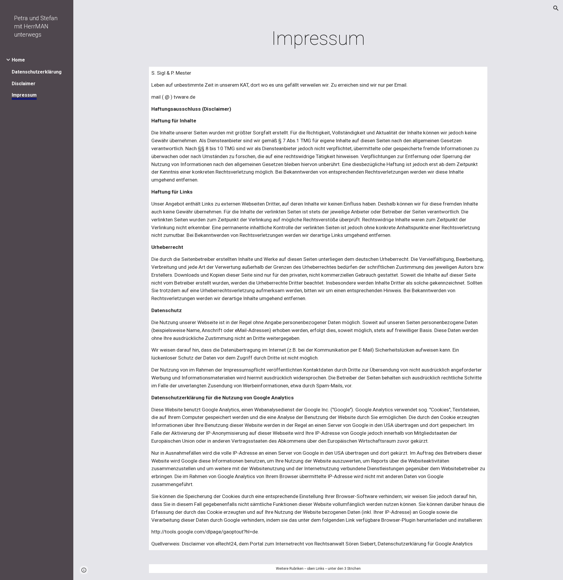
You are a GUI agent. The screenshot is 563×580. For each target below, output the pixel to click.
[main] (318, 39)
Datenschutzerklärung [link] (37, 72)
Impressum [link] (24, 95)
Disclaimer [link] (23, 83)
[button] (556, 8)
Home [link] (18, 60)
